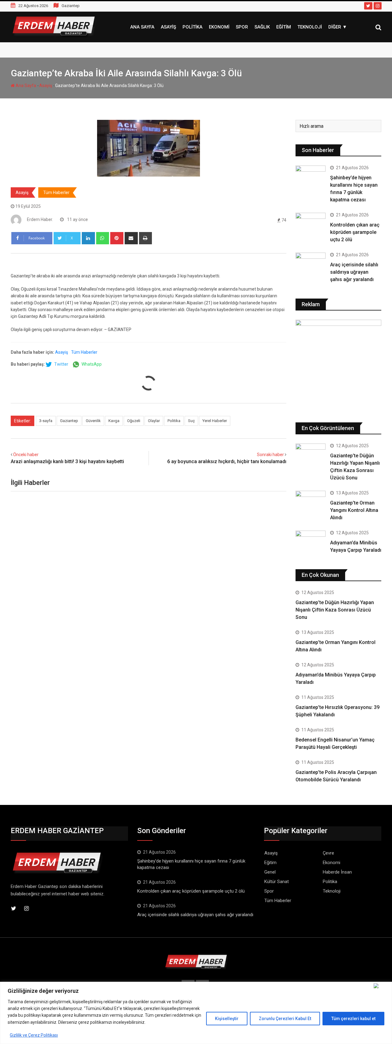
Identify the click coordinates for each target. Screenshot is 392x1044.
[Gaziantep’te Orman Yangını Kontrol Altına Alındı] (311, 499)
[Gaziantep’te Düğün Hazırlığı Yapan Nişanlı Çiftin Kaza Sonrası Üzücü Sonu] (311, 452)
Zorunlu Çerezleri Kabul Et (285, 1018)
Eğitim (283, 27)
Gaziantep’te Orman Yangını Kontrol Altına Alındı (354, 510)
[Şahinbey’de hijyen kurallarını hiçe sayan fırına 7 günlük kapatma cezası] (311, 177)
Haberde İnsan (337, 872)
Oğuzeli (133, 420)
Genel (270, 872)
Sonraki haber (270, 454)
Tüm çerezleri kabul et (353, 1018)
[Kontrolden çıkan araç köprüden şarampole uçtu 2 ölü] (311, 225)
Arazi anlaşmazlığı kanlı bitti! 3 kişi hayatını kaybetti (67, 461)
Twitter (60, 364)
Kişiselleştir (227, 1018)
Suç (191, 420)
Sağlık (262, 27)
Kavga (113, 420)
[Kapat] (381, 985)
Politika (192, 27)
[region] (196, 1013)
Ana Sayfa (142, 27)
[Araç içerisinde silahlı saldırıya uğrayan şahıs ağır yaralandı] (311, 264)
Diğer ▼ (337, 27)
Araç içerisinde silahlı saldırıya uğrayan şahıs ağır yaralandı (354, 272)
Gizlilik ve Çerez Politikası (34, 1035)
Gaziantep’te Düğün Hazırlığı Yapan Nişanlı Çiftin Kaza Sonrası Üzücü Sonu (335, 610)
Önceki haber (26, 454)
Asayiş (168, 27)
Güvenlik (93, 420)
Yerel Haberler (214, 420)
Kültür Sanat (276, 881)
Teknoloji (309, 27)
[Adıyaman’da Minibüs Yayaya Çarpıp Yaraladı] (311, 539)
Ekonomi (219, 27)
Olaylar (154, 420)
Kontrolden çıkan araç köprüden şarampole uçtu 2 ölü (354, 232)
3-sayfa (45, 420)
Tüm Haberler (56, 192)
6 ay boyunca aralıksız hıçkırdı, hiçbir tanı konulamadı (226, 461)
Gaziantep (69, 420)
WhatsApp (91, 364)
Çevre (328, 853)
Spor (242, 27)
